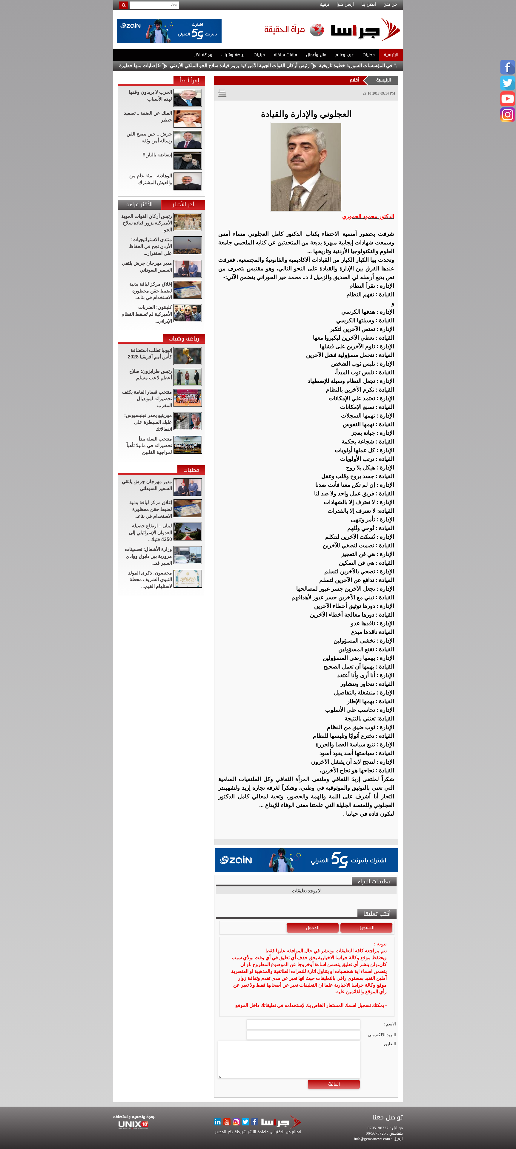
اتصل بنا (368, 4)
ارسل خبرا (345, 4)
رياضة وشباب (233, 55)
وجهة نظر (203, 55)
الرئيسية (391, 55)
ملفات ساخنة (285, 55)
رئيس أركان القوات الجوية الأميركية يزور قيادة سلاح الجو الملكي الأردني (275, 65)
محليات (369, 55)
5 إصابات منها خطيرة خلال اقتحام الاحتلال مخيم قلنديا (143, 65)
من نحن (390, 4)
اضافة (334, 1084)
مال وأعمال (316, 55)
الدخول (313, 927)
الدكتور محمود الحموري (368, 216)
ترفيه (324, 4)
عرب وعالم (344, 55)
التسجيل (366, 927)
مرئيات (259, 55)
